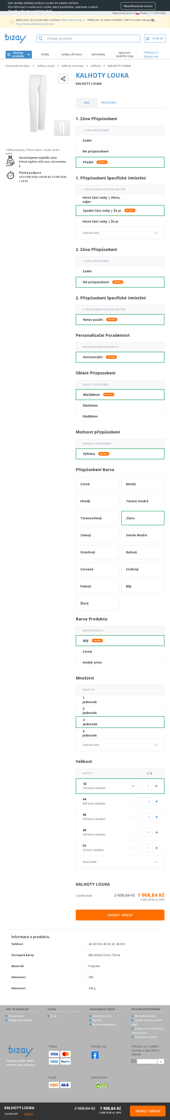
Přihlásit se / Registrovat (151, 54)
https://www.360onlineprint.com (35, 23)
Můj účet (96, 1020)
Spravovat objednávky (103, 1024)
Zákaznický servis (122, 13)
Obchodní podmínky (144, 1016)
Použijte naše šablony (20, 1020)
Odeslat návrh (15, 1016)
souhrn (28, 1114)
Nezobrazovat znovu (138, 6)
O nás (53, 1016)
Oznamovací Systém (145, 1037)
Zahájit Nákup (120, 915)
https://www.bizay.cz (73, 19)
